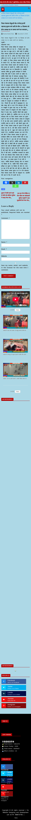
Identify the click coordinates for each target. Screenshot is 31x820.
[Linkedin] (19, 182)
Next (17, 310)
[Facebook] (6, 182)
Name (4, 242)
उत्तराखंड (3, 189)
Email (4, 249)
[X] (12, 182)
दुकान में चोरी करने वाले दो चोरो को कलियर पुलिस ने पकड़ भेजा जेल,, (8, 195)
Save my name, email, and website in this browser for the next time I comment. (14, 267)
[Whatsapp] (15, 186)
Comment (5, 218)
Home (16, 818)
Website (4, 256)
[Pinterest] (25, 182)
